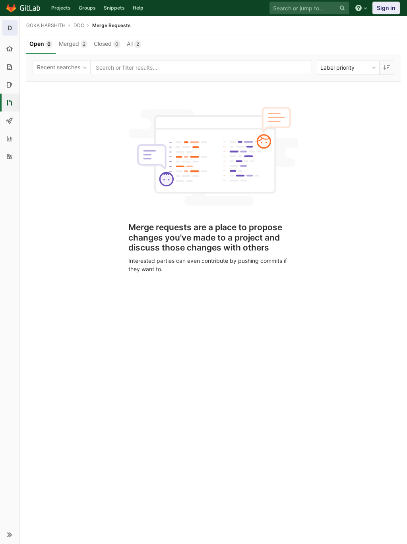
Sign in (386, 7)
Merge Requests (111, 25)
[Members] (9, 156)
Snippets (114, 8)
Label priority (337, 67)
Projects (61, 8)
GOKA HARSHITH (46, 25)
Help (138, 8)
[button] (9, 534)
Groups (87, 8)
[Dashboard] (23, 8)
